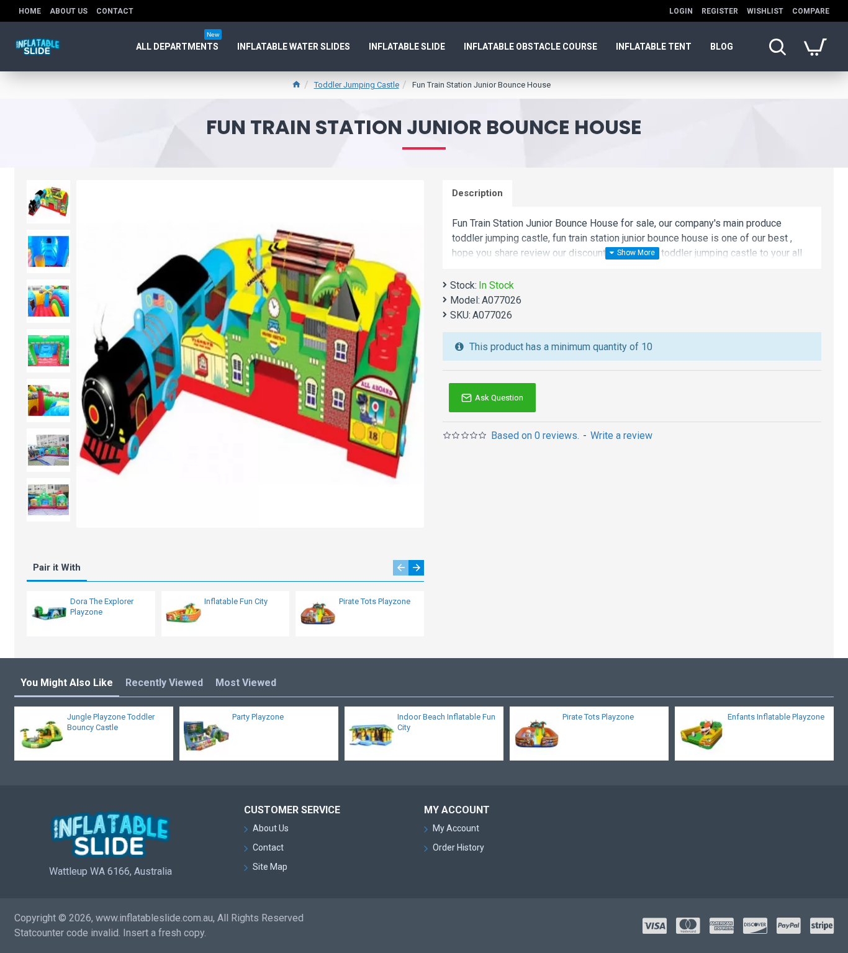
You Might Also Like (66, 683)
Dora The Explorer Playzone (101, 607)
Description (477, 193)
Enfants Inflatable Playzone (776, 716)
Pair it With (57, 567)
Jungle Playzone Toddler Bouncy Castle (111, 722)
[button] (400, 568)
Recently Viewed (164, 683)
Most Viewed (245, 683)
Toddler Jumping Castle (356, 84)
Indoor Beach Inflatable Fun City (446, 722)
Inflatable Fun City (236, 601)
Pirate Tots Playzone (374, 601)
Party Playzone (258, 716)
